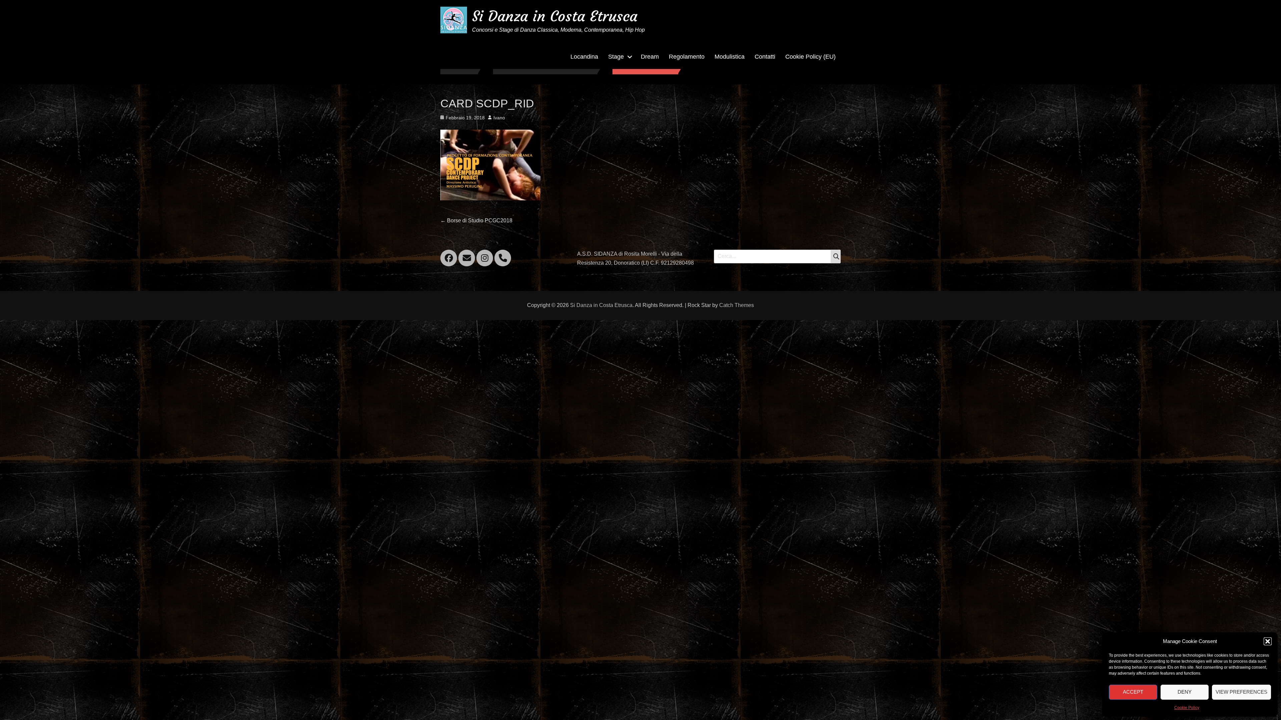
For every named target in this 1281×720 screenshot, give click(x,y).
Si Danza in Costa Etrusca (554, 16)
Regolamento (687, 56)
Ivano (499, 117)
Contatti (765, 56)
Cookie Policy (1186, 707)
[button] (1267, 641)
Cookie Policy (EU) (810, 56)
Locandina (584, 56)
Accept (1133, 692)
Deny (1185, 692)
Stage (616, 56)
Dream (650, 56)
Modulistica (730, 56)
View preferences (1241, 692)
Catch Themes (736, 305)
